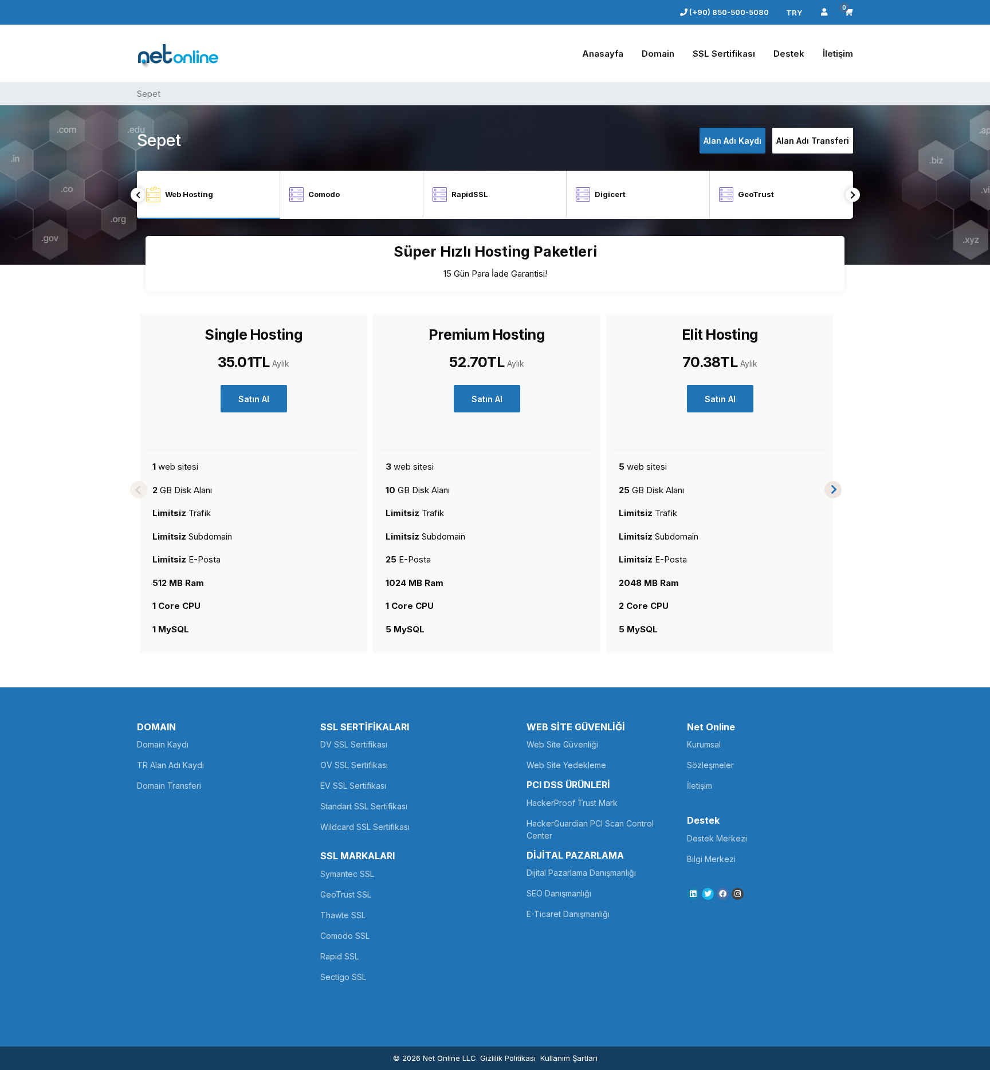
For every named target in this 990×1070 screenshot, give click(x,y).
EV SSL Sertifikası (353, 785)
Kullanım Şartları (569, 1058)
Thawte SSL (343, 915)
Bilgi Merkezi (711, 859)
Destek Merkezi (717, 838)
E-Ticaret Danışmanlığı (568, 914)
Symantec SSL (347, 874)
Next (853, 195)
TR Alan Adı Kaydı (170, 765)
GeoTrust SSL (345, 894)
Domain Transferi (169, 785)
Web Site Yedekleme (566, 765)
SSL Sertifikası (724, 53)
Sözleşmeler (710, 765)
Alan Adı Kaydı (732, 140)
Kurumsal (704, 744)
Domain (658, 53)
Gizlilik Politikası (508, 1058)
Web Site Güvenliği (562, 744)
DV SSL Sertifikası (353, 744)
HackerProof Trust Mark (572, 803)
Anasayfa (602, 53)
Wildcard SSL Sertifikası (365, 827)
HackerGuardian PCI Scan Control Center (590, 829)
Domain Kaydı (162, 744)
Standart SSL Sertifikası (363, 806)
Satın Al (253, 399)
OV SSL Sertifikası (354, 765)
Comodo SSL (345, 936)
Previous (138, 195)
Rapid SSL (339, 956)
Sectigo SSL (343, 977)
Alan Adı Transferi (812, 140)
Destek (788, 53)
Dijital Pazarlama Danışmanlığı (581, 873)
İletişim (838, 53)
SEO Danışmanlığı (559, 893)
